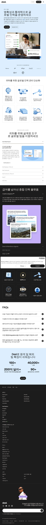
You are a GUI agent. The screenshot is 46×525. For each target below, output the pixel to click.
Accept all (37, 265)
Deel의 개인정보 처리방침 (8, 513)
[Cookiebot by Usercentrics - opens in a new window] (39, 258)
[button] (23, 142)
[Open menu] (43, 2)
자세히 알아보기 (6, 162)
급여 (24, 19)
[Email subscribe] (41, 510)
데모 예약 (38, 1)
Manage (22, 265)
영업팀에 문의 (15, 27)
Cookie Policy (31, 262)
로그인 (33, 1)
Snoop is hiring (23, 496)
